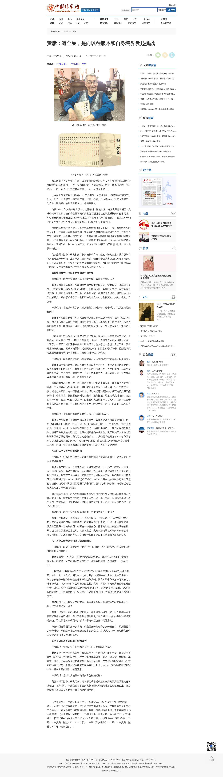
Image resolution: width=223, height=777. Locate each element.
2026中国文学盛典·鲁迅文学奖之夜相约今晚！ (158, 131)
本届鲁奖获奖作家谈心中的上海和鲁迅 (155, 151)
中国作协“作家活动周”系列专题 (161, 237)
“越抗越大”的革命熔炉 (149, 326)
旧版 (172, 5)
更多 (173, 214)
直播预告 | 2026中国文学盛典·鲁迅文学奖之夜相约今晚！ (158, 109)
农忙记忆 (155, 394)
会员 (70, 19)
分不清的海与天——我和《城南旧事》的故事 (158, 346)
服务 (61, 19)
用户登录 (125, 10)
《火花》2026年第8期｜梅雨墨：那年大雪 (157, 79)
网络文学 (132, 23)
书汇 (136, 19)
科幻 (126, 19)
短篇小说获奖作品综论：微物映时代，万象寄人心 (158, 99)
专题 (78, 23)
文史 (116, 19)
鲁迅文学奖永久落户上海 (150, 141)
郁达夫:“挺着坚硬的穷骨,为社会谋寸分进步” (157, 156)
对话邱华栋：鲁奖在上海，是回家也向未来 (157, 136)
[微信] (158, 55)
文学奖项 (80, 19)
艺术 (86, 23)
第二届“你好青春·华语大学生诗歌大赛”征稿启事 (158, 94)
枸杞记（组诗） (158, 416)
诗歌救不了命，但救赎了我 (166, 428)
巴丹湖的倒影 (157, 371)
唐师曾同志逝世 (146, 104)
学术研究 (75, 64)
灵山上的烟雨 (157, 362)
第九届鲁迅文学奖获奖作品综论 (153, 84)
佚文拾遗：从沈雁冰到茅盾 (151, 331)
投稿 (70, 23)
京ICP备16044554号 (89, 760)
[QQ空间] (165, 55)
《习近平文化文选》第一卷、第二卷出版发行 (158, 126)
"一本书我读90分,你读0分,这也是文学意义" (157, 146)
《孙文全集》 (61, 64)
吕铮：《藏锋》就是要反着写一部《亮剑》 (157, 74)
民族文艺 (118, 23)
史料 (84, 64)
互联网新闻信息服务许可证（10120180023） (139, 760)
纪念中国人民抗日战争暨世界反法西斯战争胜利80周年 (162, 224)
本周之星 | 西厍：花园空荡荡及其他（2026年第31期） (158, 89)
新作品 (147, 19)
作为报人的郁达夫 (147, 336)
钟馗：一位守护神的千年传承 (152, 341)
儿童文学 (146, 23)
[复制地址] (172, 55)
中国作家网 (55, 31)
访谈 (61, 23)
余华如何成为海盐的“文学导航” (152, 162)
